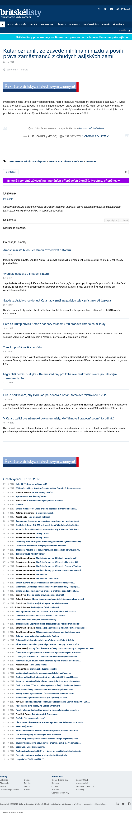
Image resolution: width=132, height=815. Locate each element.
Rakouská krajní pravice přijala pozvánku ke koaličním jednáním (45, 640)
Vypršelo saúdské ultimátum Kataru (26, 273)
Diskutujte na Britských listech (45, 607)
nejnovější (111, 220)
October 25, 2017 (95, 135)
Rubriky (74, 24)
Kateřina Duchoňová (25, 512)
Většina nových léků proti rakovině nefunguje (47, 603)
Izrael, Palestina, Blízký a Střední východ (27, 161)
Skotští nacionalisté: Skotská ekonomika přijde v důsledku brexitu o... (47, 730)
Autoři (105, 24)
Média (27, 786)
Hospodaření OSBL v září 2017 (30, 759)
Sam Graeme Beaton (25, 533)
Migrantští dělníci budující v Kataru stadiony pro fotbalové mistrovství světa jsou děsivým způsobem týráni (60, 376)
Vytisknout (12, 171)
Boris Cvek (21, 500)
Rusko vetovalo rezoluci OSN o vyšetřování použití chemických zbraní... (48, 751)
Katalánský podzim (24, 726)
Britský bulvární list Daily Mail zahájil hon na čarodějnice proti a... (45, 582)
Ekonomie (4, 783)
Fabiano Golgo (22, 668)
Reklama (55, 789)
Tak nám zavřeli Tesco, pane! (45, 714)
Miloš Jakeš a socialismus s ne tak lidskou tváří (58, 631)
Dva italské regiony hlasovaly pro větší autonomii (38, 734)
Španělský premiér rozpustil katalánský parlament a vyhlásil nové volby (48, 541)
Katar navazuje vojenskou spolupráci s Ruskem (37, 635)
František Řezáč (23, 714)
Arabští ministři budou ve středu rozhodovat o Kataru (37, 250)
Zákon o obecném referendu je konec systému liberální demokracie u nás (49, 722)
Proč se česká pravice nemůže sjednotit (45, 594)
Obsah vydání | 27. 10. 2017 (21, 479)
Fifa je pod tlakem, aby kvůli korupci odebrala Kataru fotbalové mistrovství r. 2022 (55, 395)
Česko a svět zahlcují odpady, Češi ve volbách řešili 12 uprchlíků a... (47, 677)
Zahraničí (4, 779)
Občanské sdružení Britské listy (31, 803)
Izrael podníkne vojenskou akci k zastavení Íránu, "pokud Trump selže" (48, 623)
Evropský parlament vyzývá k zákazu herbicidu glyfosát (41, 755)
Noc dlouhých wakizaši (39, 516)
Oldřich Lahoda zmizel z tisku (43, 668)
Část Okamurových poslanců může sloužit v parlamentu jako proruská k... (49, 652)
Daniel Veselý (22, 648)
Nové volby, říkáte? (38, 664)
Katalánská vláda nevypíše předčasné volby (36, 619)
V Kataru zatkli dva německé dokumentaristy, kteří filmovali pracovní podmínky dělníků (58, 418)
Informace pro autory (85, 786)
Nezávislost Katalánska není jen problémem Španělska (41, 545)
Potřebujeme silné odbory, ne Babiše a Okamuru (38, 705)
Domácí (27, 779)
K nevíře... (20, 504)
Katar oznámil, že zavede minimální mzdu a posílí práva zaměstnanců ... (48, 660)
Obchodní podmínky (60, 792)
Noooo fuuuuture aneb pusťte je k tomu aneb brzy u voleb (58, 599)
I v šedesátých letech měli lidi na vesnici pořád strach (40, 615)
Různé (27, 789)
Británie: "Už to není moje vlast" (30, 718)
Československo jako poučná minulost (45, 500)
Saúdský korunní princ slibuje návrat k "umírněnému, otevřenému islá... (48, 742)
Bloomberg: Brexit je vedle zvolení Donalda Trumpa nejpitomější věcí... (48, 738)
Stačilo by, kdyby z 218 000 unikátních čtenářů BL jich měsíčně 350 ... (47, 525)
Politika (27, 783)
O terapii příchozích (44, 512)
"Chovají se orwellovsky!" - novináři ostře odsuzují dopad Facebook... (47, 656)
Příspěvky (118, 24)
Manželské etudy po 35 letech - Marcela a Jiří (56, 557)
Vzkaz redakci (82, 783)
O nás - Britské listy (60, 779)
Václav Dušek (22, 664)
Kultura (3, 786)
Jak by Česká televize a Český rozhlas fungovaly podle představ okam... (62, 648)
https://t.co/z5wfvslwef (91, 128)
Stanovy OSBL (82, 779)
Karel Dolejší (21, 516)
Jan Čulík (20, 701)
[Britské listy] (41, 87)
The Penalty (41, 574)
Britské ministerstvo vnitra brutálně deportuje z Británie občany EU (46, 508)
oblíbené (124, 220)
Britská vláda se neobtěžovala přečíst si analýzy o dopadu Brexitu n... (47, 590)
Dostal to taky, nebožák (43, 492)
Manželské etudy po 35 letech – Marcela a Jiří (57, 562)
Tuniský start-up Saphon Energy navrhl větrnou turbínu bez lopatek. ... (47, 709)
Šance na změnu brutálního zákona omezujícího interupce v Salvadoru (48, 681)
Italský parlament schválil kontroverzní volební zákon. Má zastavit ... (47, 611)
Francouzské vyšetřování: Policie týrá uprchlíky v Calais (41, 697)
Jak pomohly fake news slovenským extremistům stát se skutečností (47, 521)
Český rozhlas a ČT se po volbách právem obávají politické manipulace (48, 685)
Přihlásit (125, 9)
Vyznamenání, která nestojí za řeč (31, 496)
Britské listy (22, 14)
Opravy (55, 786)
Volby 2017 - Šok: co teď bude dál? (31, 484)
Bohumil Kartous (23, 492)
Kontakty (55, 783)
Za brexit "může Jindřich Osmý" (30, 553)
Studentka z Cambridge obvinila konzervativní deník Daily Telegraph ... (48, 586)
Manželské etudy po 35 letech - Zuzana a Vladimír (58, 566)
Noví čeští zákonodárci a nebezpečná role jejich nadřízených (43, 673)
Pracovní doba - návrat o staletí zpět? (66, 161)
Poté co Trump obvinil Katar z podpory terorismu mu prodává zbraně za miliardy (54, 324)
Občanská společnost (9, 789)
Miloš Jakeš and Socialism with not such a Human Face (61, 627)
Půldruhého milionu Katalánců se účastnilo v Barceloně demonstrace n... (49, 488)
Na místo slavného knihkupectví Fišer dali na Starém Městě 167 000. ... (57, 701)
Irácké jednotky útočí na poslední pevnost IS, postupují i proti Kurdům (47, 644)
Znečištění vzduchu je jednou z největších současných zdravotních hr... (48, 549)
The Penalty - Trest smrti (47, 578)
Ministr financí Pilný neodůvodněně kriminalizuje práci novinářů (44, 689)
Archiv (33, 24)
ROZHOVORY (47, 24)
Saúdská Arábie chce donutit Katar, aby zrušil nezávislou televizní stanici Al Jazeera (57, 300)
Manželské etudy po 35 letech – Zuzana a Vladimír (58, 570)
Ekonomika (91, 161)
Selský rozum (42, 533)
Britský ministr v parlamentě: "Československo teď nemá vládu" (45, 693)
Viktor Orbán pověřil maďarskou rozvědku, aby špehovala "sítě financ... (48, 529)
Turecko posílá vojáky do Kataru (23, 347)
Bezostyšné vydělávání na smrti (30, 746)
